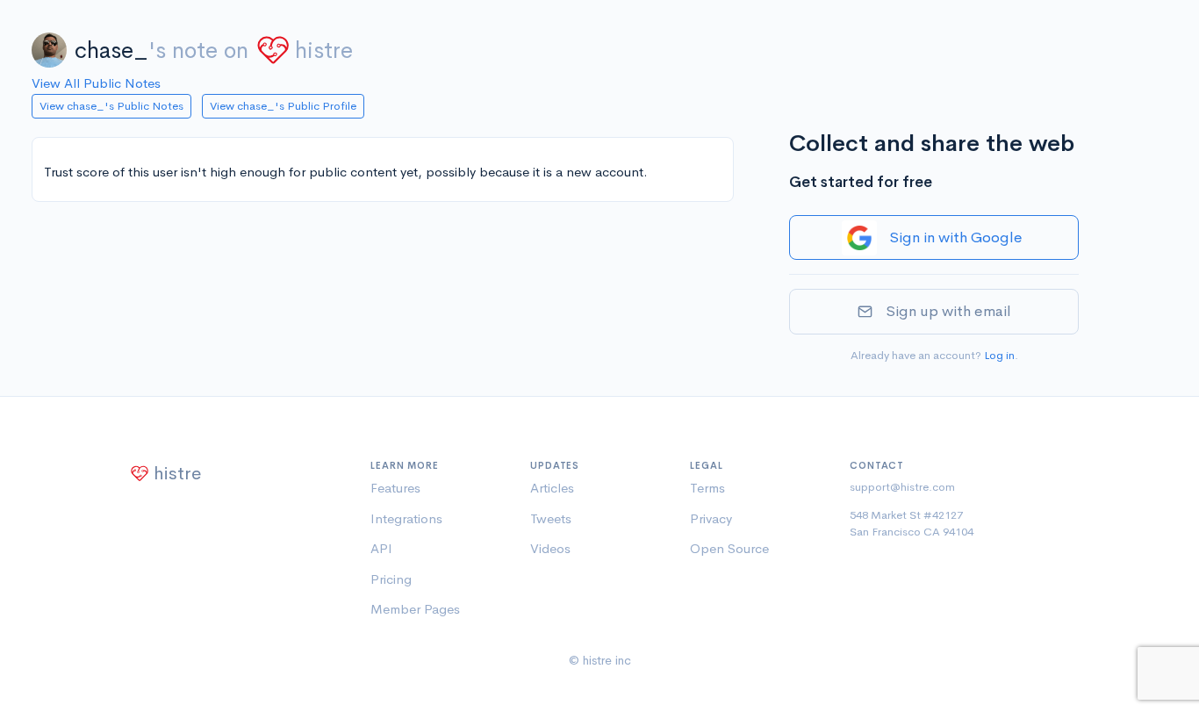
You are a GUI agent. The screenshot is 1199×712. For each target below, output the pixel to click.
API (381, 548)
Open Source (729, 548)
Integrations (406, 518)
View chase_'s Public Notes (111, 105)
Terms (707, 487)
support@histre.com (902, 486)
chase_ (111, 50)
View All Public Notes (96, 83)
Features (395, 487)
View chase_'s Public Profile (283, 105)
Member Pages (415, 609)
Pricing (391, 579)
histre (324, 50)
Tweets (550, 518)
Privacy (711, 518)
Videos (550, 548)
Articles (552, 487)
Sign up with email (948, 311)
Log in (999, 355)
